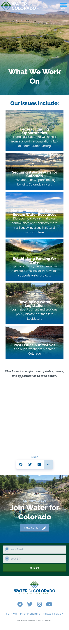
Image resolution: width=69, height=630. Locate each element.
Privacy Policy (53, 614)
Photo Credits (30, 614)
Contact (12, 614)
